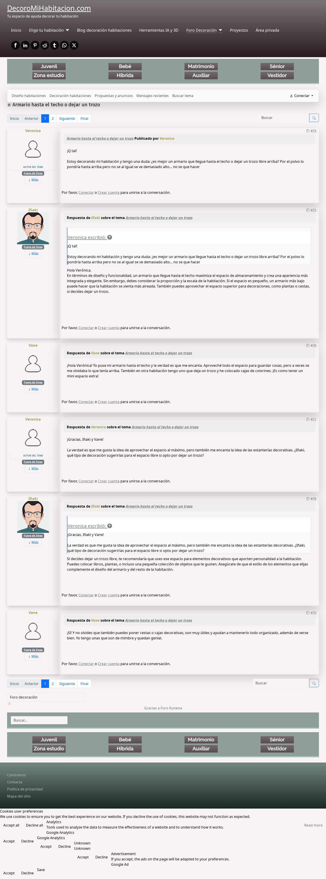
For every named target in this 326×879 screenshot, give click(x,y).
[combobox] (39, 720)
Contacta (14, 782)
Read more (313, 825)
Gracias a (152, 708)
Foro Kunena (171, 708)
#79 (313, 612)
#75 (313, 210)
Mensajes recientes (152, 95)
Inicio (16, 30)
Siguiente (67, 118)
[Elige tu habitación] (66, 30)
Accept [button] (9, 841)
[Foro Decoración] (219, 30)
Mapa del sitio (19, 796)
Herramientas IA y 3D (159, 30)
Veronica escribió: (87, 237)
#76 (313, 345)
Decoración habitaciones (70, 95)
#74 (313, 130)
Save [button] (41, 869)
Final (84, 118)
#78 (313, 498)
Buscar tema (182, 95)
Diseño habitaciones (29, 95)
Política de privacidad (25, 789)
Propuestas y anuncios (114, 95)
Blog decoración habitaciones (104, 30)
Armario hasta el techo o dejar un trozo (100, 138)
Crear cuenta (109, 192)
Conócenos (16, 774)
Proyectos (239, 30)
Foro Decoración (201, 30)
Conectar (86, 192)
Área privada (267, 30)
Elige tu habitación (46, 30)
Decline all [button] (34, 825)
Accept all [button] (11, 825)
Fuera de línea (33, 173)
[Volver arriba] (318, 870)
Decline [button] (27, 841)
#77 (313, 419)
